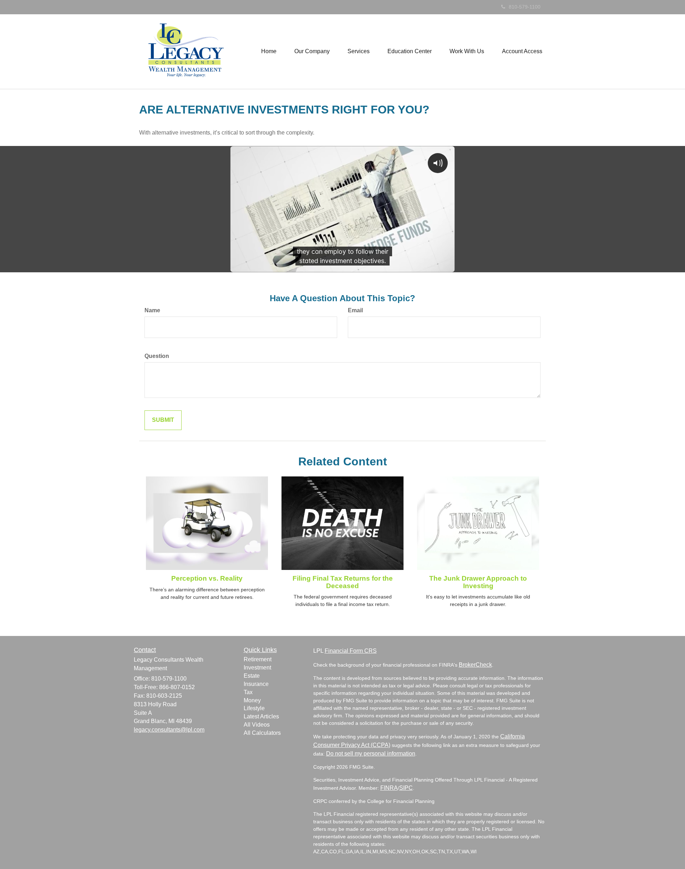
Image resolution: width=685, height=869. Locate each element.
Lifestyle (254, 708)
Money (252, 700)
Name (152, 310)
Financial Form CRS (351, 651)
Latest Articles (261, 716)
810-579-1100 (525, 7)
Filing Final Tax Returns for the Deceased (343, 582)
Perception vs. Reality (207, 578)
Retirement (258, 659)
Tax (248, 692)
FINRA (389, 788)
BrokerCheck (475, 665)
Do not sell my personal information (370, 754)
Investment (257, 668)
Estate (252, 676)
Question (156, 356)
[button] (312, 51)
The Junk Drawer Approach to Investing (478, 582)
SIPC (406, 788)
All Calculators (262, 733)
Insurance (256, 684)
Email (355, 310)
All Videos (257, 725)
